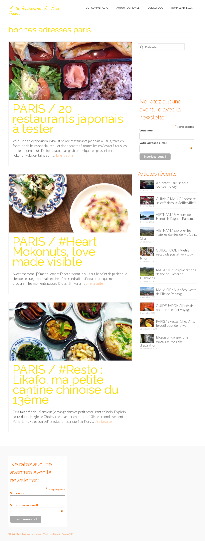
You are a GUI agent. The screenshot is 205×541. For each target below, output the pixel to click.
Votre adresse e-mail (166, 142)
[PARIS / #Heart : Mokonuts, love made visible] (70, 203)
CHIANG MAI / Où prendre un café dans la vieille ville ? (176, 201)
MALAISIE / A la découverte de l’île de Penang (176, 292)
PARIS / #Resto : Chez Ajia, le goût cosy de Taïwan (175, 323)
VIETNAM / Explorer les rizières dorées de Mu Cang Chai (168, 234)
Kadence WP (67, 534)
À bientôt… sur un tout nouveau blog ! (172, 185)
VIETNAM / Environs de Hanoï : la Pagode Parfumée (176, 216)
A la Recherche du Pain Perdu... (33, 11)
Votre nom (146, 130)
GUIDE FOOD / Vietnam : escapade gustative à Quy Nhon (167, 254)
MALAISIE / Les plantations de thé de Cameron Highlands (168, 274)
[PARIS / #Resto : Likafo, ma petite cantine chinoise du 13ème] (70, 331)
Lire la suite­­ (64, 155)
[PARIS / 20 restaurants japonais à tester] (70, 70)
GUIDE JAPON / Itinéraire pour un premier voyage (175, 308)
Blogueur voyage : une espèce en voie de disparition (164, 341)
